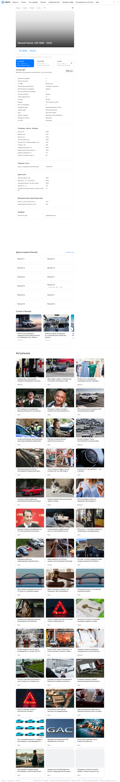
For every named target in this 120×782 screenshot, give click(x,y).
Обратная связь (75, 780)
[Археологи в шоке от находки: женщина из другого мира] (90, 613)
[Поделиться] (72, 7)
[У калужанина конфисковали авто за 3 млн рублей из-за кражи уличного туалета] (60, 523)
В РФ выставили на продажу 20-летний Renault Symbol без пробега (55, 335)
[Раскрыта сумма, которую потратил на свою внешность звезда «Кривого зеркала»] (60, 403)
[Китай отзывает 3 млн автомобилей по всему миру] (90, 433)
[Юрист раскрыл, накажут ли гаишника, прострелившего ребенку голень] (60, 583)
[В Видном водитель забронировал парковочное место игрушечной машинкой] (30, 553)
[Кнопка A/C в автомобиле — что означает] (90, 463)
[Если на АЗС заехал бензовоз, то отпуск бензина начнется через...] (60, 643)
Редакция (45, 780)
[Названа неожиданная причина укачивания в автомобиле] (30, 613)
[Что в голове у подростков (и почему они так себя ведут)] (60, 463)
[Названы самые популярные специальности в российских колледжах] (90, 643)
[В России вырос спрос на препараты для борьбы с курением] (90, 493)
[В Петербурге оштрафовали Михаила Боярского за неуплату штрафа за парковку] (30, 403)
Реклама (17, 780)
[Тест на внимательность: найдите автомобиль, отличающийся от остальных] (30, 733)
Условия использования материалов (60, 780)
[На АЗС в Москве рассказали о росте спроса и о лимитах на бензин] (30, 673)
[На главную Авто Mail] (7, 2)
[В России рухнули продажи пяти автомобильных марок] (90, 403)
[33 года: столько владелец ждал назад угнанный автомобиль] (90, 553)
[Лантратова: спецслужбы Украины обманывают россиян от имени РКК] (30, 372)
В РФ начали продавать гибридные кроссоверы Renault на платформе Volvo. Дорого (28, 335)
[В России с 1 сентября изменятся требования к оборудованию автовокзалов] (90, 523)
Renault (32, 8)
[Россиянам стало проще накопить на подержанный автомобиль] (60, 703)
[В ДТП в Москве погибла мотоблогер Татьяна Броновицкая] (30, 703)
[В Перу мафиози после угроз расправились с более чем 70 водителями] (30, 643)
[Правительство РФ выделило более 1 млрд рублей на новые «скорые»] (60, 763)
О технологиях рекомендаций (90, 780)
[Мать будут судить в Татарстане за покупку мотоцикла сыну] (60, 372)
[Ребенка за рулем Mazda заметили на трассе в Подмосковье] (60, 433)
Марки (25, 8)
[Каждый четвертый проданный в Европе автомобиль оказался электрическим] (60, 673)
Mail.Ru (4, 780)
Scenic (39, 8)
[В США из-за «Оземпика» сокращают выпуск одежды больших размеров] (90, 372)
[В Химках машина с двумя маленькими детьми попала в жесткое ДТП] (90, 673)
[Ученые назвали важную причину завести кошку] (60, 493)
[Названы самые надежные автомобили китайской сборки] (30, 493)
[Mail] (3, 2)
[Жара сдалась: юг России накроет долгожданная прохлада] (60, 553)
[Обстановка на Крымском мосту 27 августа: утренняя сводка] (30, 583)
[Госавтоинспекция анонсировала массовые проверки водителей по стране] (30, 433)
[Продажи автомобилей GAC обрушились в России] (60, 733)
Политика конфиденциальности (108, 780)
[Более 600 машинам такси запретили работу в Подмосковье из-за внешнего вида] (90, 733)
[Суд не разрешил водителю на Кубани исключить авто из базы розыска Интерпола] (90, 703)
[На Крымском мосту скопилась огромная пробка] (90, 583)
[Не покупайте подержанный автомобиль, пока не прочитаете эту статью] (30, 763)
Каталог (18, 8)
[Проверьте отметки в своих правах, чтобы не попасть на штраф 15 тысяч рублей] (90, 763)
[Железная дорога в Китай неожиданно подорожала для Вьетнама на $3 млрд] (30, 463)
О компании (10, 780)
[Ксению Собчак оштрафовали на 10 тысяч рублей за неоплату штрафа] (30, 523)
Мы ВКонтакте (37, 780)
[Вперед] (71, 63)
